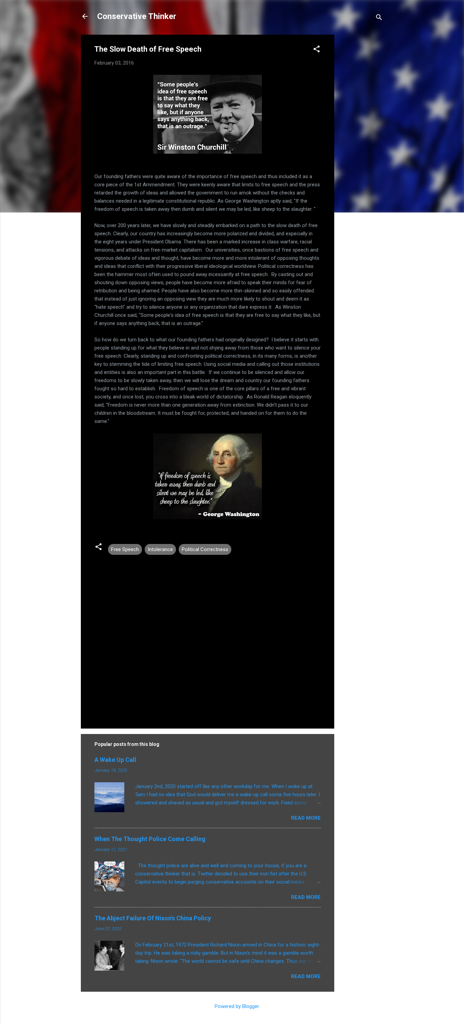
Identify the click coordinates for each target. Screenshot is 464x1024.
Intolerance (160, 549)
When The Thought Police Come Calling (150, 838)
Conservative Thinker (136, 16)
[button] (317, 50)
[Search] (379, 18)
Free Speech (125, 549)
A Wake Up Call (115, 759)
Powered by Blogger (236, 1006)
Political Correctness (205, 549)
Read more (306, 818)
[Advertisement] (361, 137)
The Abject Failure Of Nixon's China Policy (152, 918)
